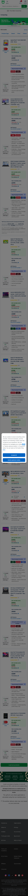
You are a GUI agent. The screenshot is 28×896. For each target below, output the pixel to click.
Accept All (14, 455)
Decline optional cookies (14, 460)
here (23, 444)
